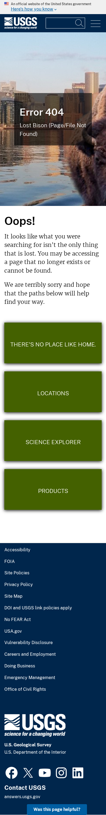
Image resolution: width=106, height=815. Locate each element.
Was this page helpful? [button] (56, 809)
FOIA (9, 561)
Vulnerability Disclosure (28, 642)
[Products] (53, 489)
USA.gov (13, 631)
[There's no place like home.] (53, 343)
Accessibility (17, 549)
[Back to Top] (86, 795)
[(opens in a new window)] (11, 772)
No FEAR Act (17, 619)
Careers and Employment (30, 654)
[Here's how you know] (53, 7)
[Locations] (53, 391)
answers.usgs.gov (22, 796)
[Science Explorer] (53, 440)
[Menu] (95, 24)
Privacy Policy (18, 584)
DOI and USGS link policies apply (38, 608)
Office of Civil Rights (25, 689)
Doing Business (19, 666)
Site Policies (16, 573)
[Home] (20, 27)
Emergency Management (29, 677)
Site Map (13, 596)
